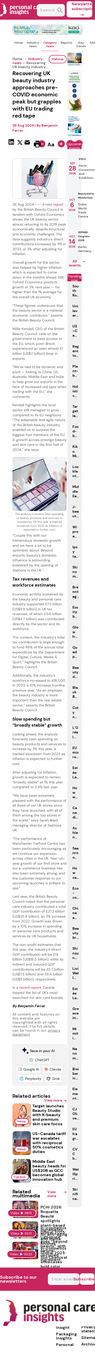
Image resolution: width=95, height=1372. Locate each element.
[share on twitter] (20, 143)
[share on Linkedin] (12, 143)
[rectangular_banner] (74, 135)
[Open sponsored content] (47, 33)
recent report (30, 987)
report (58, 204)
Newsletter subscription (82, 6)
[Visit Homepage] (22, 18)
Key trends (81, 44)
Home (18, 42)
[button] (39, 1060)
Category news (50, 44)
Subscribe (87, 1279)
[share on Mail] (28, 143)
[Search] (60, 10)
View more (53, 1100)
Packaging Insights (66, 1336)
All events (75, 263)
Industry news (33, 44)
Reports (66, 42)
